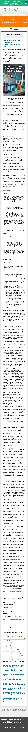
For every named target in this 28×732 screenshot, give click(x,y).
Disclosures (14, 727)
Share (21, 34)
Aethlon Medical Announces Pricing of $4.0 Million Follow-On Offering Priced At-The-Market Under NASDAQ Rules (14, 688)
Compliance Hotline (5, 729)
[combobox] (14, 15)
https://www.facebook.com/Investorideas (12, 606)
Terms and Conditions (6, 727)
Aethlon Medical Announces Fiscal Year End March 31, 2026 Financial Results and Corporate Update (13, 700)
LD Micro (6, 719)
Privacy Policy (21, 727)
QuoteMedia (15, 709)
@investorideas (13, 602)
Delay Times (20, 710)
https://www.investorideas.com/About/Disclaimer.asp (15, 579)
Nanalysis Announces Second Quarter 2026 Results (13, 22)
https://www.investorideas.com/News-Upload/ (13, 585)
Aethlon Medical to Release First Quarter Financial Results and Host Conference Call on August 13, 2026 (14, 674)
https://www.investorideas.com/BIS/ (11, 559)
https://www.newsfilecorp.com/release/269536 (13, 619)
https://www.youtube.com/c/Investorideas (12, 609)
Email (9, 34)
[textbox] (14, 14)
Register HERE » (14, 5)
